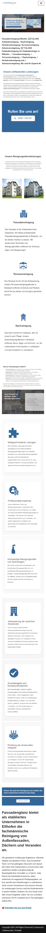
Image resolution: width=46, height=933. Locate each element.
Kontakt (18, 930)
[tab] (13, 145)
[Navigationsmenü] (41, 3)
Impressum (39, 927)
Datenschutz (8, 930)
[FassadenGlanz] (9, 3)
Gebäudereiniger (13, 145)
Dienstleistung (35, 145)
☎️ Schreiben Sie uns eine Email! (16, 908)
